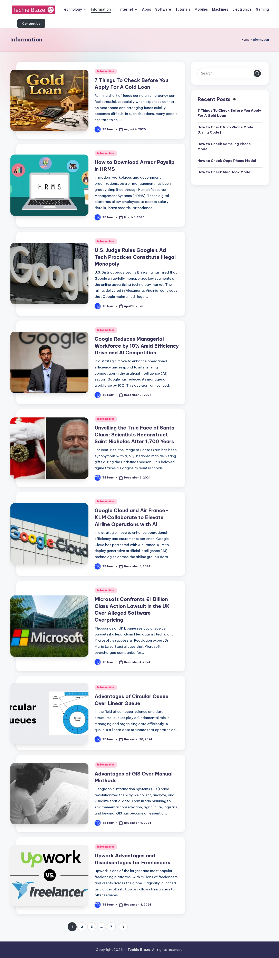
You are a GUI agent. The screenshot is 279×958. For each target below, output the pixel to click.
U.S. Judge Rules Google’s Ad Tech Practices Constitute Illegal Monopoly (135, 257)
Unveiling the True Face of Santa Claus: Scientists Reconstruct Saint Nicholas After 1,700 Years (134, 434)
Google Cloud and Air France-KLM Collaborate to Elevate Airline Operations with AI (131, 517)
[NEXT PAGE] (123, 926)
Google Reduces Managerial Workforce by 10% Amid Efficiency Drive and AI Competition (137, 346)
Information (106, 71)
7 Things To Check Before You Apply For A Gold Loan (229, 113)
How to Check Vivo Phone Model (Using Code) (226, 130)
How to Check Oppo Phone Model (227, 160)
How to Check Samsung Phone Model (224, 146)
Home (246, 39)
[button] (31, 23)
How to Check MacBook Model (224, 172)
